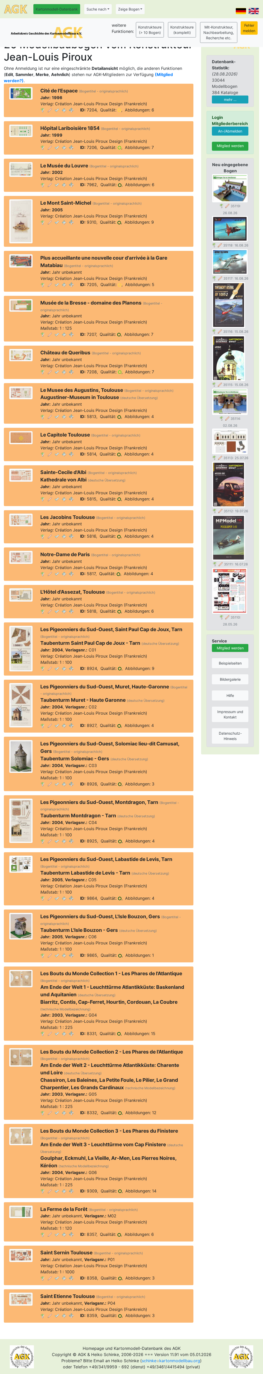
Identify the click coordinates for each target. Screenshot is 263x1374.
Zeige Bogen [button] (128, 9)
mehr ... (230, 99)
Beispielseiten (230, 663)
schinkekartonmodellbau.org (171, 1360)
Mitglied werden (230, 146)
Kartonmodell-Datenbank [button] (57, 9)
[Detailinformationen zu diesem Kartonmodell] (42, 109)
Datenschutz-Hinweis (230, 736)
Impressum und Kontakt (230, 714)
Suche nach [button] (96, 9)
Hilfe (230, 695)
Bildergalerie (230, 679)
